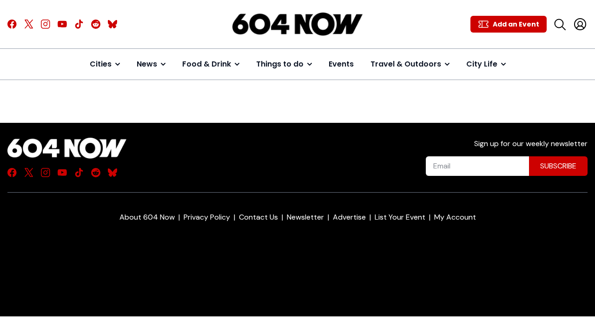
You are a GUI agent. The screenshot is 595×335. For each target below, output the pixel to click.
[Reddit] (95, 24)
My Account (455, 217)
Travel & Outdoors (405, 64)
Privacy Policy (207, 217)
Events (341, 64)
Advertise (349, 217)
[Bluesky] (112, 24)
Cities (101, 64)
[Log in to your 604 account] (580, 24)
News (147, 64)
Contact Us (258, 217)
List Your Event (400, 217)
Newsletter (305, 217)
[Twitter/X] (28, 24)
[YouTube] (62, 24)
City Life (481, 64)
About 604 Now (147, 217)
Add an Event (516, 24)
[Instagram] (45, 24)
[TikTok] (79, 24)
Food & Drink (206, 64)
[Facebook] (12, 24)
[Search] (559, 24)
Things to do (280, 64)
